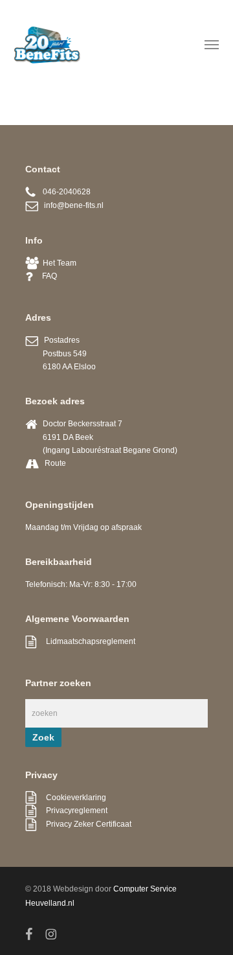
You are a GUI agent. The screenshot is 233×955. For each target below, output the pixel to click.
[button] (212, 44)
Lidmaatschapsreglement (85, 641)
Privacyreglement (71, 810)
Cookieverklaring (71, 797)
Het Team (57, 263)
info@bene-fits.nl (71, 205)
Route (55, 463)
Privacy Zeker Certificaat (83, 824)
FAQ (44, 276)
